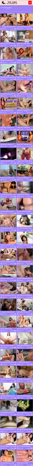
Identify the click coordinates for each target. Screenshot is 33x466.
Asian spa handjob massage (7, 211)
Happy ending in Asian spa (23, 194)
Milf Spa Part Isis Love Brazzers (8, 43)
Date (5, 7)
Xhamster (13, 28)
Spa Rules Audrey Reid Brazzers (24, 278)
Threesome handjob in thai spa (8, 395)
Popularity (9, 7)
